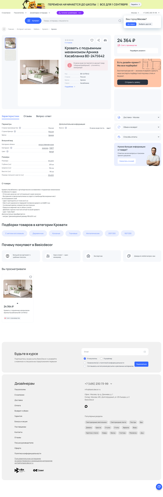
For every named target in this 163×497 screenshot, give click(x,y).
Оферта (18, 448)
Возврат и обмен (21, 411)
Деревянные (38, 233)
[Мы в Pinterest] (90, 406)
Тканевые (73, 233)
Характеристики (10, 116)
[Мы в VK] (95, 406)
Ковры (104, 433)
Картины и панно (92, 433)
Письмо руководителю (24, 443)
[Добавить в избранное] (92, 40)
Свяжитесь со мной (126, 161)
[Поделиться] (98, 40)
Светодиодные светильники (96, 422)
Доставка (19, 400)
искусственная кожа (46, 144)
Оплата (18, 405)
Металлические (92, 233)
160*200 (127, 233)
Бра (141, 422)
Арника (83, 80)
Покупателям (20, 389)
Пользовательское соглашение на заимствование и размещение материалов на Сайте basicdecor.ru (33, 460)
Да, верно (131, 24)
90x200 (51, 175)
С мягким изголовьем (14, 233)
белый (51, 152)
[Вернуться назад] (4, 29)
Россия (51, 132)
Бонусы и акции (21, 421)
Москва (134, 13)
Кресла (98, 427)
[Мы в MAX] (86, 406)
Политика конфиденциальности (28, 453)
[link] (69, 41)
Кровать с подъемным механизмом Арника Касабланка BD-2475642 (16, 311)
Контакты (18, 432)
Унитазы (122, 433)
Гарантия (18, 416)
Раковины (133, 433)
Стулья (107, 427)
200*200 (112, 233)
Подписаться (141, 364)
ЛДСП (51, 148)
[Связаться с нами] (159, 487)
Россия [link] (83, 77)
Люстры (133, 422)
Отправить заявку (132, 82)
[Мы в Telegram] (104, 406)
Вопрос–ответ (43, 116)
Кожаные (56, 233)
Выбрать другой (145, 24)
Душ (142, 433)
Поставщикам (20, 427)
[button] (108, 128)
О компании (6, 13)
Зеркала (126, 427)
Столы (116, 427)
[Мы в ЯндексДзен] (99, 406)
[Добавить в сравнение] (105, 40)
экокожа (45, 148)
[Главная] (13, 21)
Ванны (113, 433)
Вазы (135, 427)
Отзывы (28, 116)
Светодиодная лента (118, 422)
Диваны (89, 427)
